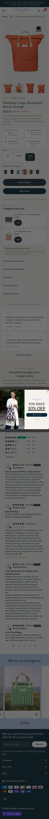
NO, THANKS (37, 419)
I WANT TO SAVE (36, 414)
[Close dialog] (47, 391)
